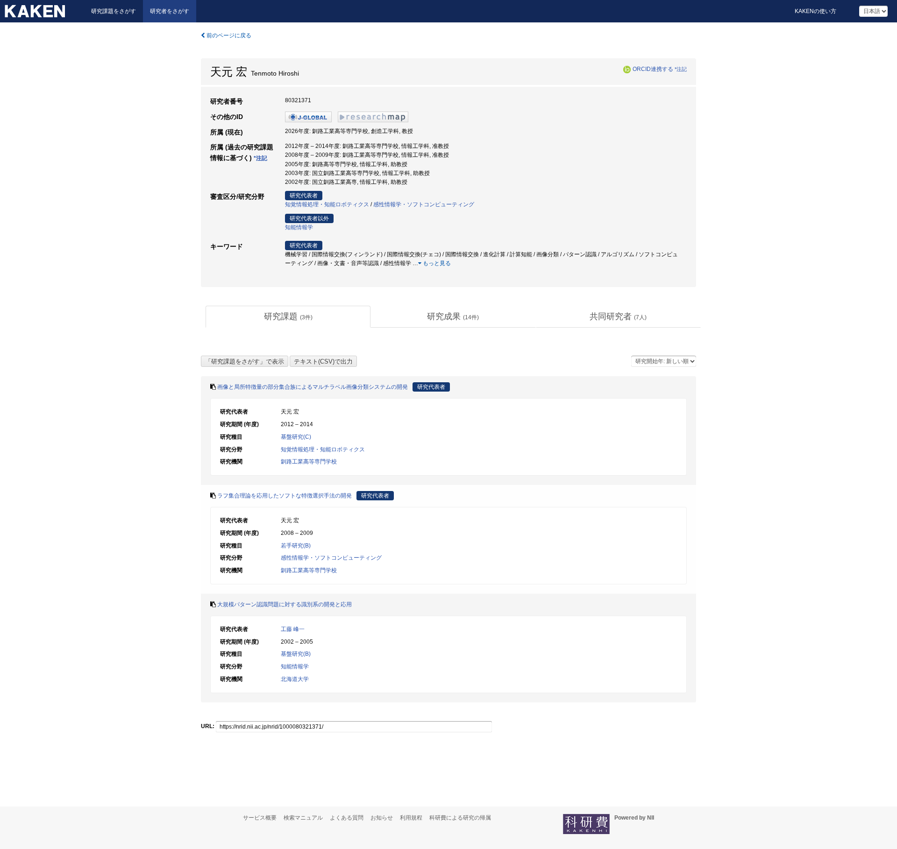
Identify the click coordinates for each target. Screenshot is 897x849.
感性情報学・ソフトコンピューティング (423, 204)
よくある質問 (346, 817)
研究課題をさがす (113, 11)
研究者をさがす (169, 11)
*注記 (681, 69)
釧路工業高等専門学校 (309, 461)
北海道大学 (295, 679)
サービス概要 (260, 817)
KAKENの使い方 (815, 11)
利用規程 (411, 817)
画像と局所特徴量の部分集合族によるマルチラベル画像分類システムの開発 (312, 387)
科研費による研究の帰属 (460, 817)
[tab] (288, 317)
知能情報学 (299, 227)
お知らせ (381, 817)
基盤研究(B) (296, 654)
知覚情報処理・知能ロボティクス (327, 204)
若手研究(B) (296, 545)
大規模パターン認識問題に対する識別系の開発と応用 (284, 604)
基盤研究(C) (296, 437)
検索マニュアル (303, 817)
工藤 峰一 (293, 629)
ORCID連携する (653, 69)
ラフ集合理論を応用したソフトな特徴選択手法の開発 (284, 495)
